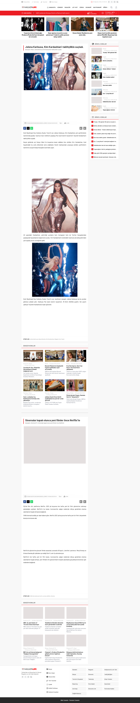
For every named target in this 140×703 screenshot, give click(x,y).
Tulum (62, 339)
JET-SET (75, 7)
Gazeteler (107, 684)
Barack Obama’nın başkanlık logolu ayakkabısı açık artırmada (54, 367)
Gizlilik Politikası (53, 688)
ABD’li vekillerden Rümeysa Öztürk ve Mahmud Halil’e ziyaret (53, 13)
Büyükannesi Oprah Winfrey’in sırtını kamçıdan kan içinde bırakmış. (76, 624)
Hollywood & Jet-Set (110, 669)
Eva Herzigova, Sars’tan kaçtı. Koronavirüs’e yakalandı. (74, 367)
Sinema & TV (34, 423)
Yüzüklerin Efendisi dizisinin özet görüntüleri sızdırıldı (54, 623)
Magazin (90, 669)
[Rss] (117, 2)
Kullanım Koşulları (53, 692)
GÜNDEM (60, 7)
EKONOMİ (88, 7)
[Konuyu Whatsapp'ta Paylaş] (31, 128)
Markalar (25, 393)
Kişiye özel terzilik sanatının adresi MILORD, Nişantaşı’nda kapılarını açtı (82, 35)
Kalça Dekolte (42, 339)
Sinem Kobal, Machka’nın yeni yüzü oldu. (58, 34)
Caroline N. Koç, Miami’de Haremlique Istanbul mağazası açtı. (31, 369)
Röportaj (75, 684)
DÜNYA (82, 7)
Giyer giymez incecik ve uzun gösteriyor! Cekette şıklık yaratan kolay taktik (32, 35)
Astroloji (36, 2)
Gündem (74, 669)
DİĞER (105, 7)
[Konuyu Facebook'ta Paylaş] (24, 128)
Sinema (53, 596)
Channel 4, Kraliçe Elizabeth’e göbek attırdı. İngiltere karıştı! (54, 653)
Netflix (48, 596)
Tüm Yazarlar (52, 680)
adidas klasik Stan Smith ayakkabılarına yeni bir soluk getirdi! (54, 398)
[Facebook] (109, 2)
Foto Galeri (91, 684)
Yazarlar (45, 2)
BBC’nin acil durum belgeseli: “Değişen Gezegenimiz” (32, 653)
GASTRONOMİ (97, 7)
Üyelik (50, 684)
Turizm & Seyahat (77, 679)
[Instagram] (114, 2)
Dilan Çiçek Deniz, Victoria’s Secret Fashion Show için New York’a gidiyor (107, 35)
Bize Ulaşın (54, 2)
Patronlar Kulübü (109, 688)
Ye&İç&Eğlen (108, 674)
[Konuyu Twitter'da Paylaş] (28, 128)
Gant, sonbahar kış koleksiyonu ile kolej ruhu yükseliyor (31, 398)
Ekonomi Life (92, 688)
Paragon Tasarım (74, 700)
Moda (32, 49)
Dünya (68, 393)
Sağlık (104, 57)
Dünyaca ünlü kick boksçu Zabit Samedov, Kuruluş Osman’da (74, 653)
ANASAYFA (52, 7)
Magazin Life (58, 339)
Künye (50, 669)
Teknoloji (105, 81)
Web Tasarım (64, 700)
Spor (75, 648)
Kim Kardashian (50, 339)
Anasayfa (27, 49)
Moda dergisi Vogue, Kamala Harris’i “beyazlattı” (75, 396)
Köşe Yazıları (108, 679)
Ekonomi (25, 363)
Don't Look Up (42, 596)
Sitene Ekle (26, 2)
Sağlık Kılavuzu (76, 693)
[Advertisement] (54, 106)
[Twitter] (112, 2)
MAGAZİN (67, 7)
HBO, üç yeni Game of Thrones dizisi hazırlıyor (31, 623)
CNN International (34, 596)
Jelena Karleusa (34, 339)
